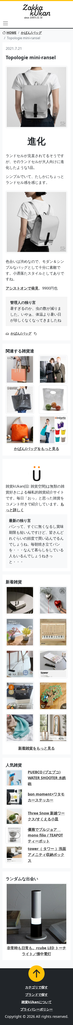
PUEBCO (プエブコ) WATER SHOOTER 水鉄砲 (47, 778)
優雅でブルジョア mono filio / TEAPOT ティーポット (45, 835)
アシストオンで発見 (22, 288)
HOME (11, 32)
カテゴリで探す (36, 987)
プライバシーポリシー (36, 1009)
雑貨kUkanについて (36, 1002)
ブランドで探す (36, 994)
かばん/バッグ (31, 32)
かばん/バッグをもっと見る (36, 448)
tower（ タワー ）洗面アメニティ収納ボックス (47, 854)
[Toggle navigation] (5, 23)
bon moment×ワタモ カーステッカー (46, 797)
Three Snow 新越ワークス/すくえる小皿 (46, 816)
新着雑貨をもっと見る (36, 748)
